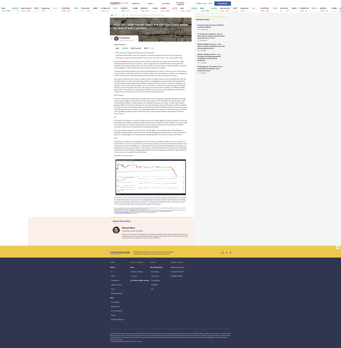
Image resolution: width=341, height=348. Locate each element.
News (150, 3)
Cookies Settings (176, 276)
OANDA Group (201, 3)
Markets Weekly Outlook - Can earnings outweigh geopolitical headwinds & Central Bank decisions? (209, 57)
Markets (135, 3)
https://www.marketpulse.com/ (123, 212)
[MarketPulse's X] (227, 253)
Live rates (166, 3)
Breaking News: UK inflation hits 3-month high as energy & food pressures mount (210, 69)
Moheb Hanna (204, 29)
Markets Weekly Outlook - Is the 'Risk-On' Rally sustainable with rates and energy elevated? (211, 46)
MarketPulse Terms (164, 211)
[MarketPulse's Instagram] (223, 253)
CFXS (210, 3)
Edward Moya (125, 37)
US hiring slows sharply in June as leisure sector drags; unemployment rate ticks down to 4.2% (211, 36)
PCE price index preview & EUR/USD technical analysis (210, 26)
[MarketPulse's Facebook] (230, 253)
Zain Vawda (203, 50)
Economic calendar (180, 3)
